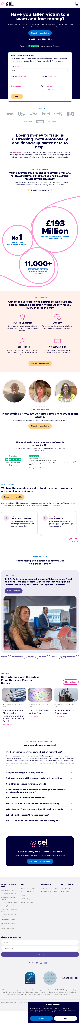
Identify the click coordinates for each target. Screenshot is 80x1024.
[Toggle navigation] (77, 4)
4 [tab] (39, 406)
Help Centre (65, 891)
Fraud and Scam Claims (8, 894)
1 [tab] (35, 406)
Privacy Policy (25, 899)
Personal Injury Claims (8, 890)
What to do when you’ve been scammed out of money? (33, 804)
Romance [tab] (54, 657)
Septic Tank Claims (7, 928)
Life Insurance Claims (8, 920)
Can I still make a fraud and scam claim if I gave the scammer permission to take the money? (36, 791)
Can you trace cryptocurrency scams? (24, 772)
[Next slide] (76, 540)
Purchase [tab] (42, 657)
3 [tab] (38, 406)
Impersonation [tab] (69, 657)
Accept (41, 1018)
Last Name (48, 76)
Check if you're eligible (40, 33)
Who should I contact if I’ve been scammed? (27, 815)
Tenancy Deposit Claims (9, 906)
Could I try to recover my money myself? (26, 784)
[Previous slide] (71, 540)
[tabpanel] (14, 391)
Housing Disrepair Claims (9, 902)
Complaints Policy (27, 902)
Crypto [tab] (31, 657)
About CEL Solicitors (28, 888)
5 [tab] (41, 406)
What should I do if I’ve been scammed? (25, 798)
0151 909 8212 (46, 39)
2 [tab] (36, 406)
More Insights (70, 682)
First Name (18, 76)
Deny (65, 1018)
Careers (23, 895)
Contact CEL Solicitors (28, 892)
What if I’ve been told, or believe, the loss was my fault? (33, 821)
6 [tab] (42, 406)
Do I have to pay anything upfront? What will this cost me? (35, 778)
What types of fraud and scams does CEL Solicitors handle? (35, 809)
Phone (46, 86)
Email (16, 86)
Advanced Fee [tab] (17, 657)
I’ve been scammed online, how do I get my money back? (34, 752)
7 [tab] (44, 406)
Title (16, 66)
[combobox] (43, 90)
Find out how (54, 505)
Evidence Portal (66, 888)
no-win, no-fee (18, 152)
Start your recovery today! (40, 861)
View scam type (13, 591)
